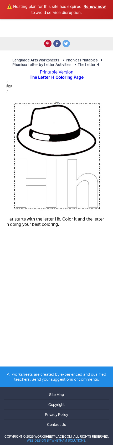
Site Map (56, 394)
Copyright (56, 404)
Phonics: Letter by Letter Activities (41, 64)
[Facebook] (57, 43)
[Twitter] (66, 43)
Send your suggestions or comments (65, 379)
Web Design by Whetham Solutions (56, 440)
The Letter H (88, 64)
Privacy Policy (56, 414)
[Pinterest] (48, 43)
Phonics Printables (81, 60)
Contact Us (56, 424)
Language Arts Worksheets (35, 60)
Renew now (95, 6)
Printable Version (56, 72)
